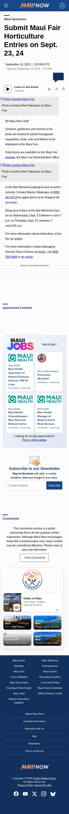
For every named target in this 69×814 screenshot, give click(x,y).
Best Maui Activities (50, 676)
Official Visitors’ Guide (50, 693)
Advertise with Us (34, 728)
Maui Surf (19, 671)
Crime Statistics (19, 676)
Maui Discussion (19, 682)
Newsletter (34, 743)
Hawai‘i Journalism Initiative (18, 700)
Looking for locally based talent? (34, 438)
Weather (19, 666)
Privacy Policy (25, 785)
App (34, 736)
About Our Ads (43, 785)
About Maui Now (34, 713)
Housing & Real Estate (18, 687)
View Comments (34, 557)
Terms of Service (34, 751)
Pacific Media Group (44, 778)
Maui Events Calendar (50, 687)
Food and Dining (50, 682)
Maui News (19, 660)
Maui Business (15, 19)
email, (42, 251)
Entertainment (50, 666)
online (18, 238)
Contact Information (34, 721)
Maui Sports (50, 671)
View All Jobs (48, 344)
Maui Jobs (19, 693)
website (10, 157)
